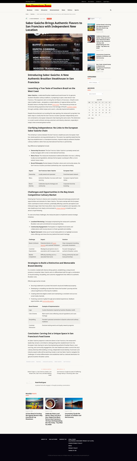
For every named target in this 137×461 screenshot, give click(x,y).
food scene (55, 104)
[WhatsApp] (20, 118)
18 (102, 110)
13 (109, 107)
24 (99, 112)
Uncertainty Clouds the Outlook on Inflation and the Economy (73, 415)
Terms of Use (72, 450)
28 (89, 115)
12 (106, 107)
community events (48, 301)
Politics (70, 10)
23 (96, 112)
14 (89, 110)
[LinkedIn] (20, 86)
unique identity (60, 208)
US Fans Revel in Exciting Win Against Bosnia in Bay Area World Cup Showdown (34, 416)
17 (99, 110)
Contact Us (98, 1)
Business (29, 10)
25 (102, 112)
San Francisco (67, 361)
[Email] (20, 94)
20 (109, 110)
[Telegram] (20, 114)
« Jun (89, 118)
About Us (84, 1)
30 (96, 115)
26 (106, 112)
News (63, 10)
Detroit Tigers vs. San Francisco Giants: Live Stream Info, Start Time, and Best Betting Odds (39, 373)
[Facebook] (20, 78)
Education (44, 10)
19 (106, 110)
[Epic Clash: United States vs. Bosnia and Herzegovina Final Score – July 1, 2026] (91, 67)
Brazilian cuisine (30, 361)
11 (102, 107)
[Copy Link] (20, 98)
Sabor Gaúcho (58, 361)
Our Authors (91, 1)
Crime (37, 10)
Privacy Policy (73, 448)
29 (92, 115)
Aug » (92, 118)
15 (92, 110)
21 (89, 112)
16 (96, 110)
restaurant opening (48, 361)
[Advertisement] (72, 5)
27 (109, 112)
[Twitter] (20, 82)
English (92, 18)
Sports (77, 10)
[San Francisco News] (38, 5)
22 (92, 112)
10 (99, 107)
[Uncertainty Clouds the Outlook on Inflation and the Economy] (74, 403)
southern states (72, 107)
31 (99, 115)
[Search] (110, 10)
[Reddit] (20, 106)
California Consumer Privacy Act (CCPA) (81, 441)
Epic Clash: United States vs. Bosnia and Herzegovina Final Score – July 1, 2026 (103, 67)
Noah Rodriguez (34, 18)
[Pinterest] (20, 90)
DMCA (70, 445)
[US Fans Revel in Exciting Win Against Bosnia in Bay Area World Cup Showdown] (34, 403)
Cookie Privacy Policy (75, 443)
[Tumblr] (20, 102)
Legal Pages (106, 1)
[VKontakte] (20, 110)
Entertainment (54, 10)
